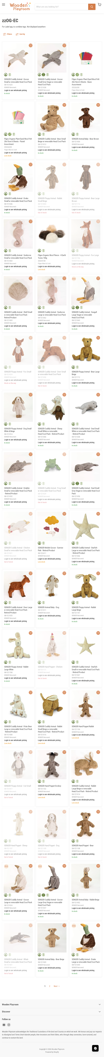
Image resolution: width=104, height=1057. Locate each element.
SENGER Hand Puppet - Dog (48, 845)
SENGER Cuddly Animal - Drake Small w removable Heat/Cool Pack (18, 199)
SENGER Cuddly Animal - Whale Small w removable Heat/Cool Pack (18, 960)
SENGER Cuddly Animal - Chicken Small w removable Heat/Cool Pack (18, 549)
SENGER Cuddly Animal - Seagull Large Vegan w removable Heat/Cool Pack (84, 315)
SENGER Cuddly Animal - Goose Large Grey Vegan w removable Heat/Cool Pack (50, 902)
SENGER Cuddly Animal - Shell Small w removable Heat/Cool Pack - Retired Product (18, 315)
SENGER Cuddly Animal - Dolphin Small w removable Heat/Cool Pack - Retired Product (18, 491)
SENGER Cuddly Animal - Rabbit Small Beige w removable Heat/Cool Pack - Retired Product (51, 729)
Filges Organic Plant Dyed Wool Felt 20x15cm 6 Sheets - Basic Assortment (85, 82)
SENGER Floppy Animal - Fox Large (85, 255)
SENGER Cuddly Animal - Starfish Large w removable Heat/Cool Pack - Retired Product (86, 550)
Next (56, 986)
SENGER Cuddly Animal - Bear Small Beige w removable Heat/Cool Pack (52, 140)
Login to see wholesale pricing (15, 90)
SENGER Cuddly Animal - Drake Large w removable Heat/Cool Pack (86, 960)
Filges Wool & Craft (78, 90)
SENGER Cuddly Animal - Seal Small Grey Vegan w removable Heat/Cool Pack (86, 491)
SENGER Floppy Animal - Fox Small (17, 372)
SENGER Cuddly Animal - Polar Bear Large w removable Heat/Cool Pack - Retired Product (18, 729)
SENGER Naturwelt (10, 87)
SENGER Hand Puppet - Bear (83, 845)
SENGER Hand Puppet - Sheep (15, 845)
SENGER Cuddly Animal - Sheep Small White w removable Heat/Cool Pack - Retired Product (51, 431)
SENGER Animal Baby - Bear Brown (85, 139)
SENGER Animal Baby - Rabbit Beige (85, 899)
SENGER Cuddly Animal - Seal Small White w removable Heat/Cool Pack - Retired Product (86, 431)
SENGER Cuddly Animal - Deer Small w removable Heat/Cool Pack (52, 373)
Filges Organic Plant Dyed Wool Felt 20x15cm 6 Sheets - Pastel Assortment (18, 141)
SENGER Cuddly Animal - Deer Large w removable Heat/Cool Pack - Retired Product (18, 610)
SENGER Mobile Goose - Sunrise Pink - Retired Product (50, 549)
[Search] (91, 7)
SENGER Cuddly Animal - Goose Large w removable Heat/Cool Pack (18, 901)
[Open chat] (95, 1048)
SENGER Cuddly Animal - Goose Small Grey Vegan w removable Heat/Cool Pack (50, 82)
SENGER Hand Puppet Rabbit (83, 726)
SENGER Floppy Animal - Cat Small (17, 786)
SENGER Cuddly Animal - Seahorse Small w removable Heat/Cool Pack (18, 256)
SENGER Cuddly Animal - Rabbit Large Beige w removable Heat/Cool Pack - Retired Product (85, 788)
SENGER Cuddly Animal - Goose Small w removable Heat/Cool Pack (18, 80)
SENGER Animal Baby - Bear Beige (51, 959)
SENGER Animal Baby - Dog (48, 607)
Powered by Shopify (52, 1052)
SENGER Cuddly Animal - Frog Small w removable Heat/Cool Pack (52, 489)
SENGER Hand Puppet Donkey (49, 786)
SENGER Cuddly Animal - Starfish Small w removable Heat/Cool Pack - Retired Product (86, 669)
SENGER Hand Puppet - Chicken (50, 667)
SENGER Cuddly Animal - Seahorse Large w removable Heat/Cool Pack (52, 313)
